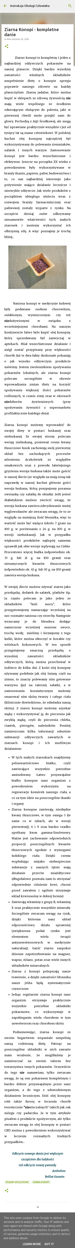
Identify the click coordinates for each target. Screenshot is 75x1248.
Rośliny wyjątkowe (17, 1182)
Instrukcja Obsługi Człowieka (30, 5)
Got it (49, 1244)
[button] (6, 46)
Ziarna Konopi (41, 1182)
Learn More (32, 1244)
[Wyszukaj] (70, 5)
